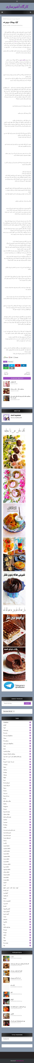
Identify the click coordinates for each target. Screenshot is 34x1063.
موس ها (17, 929)
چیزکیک (17, 775)
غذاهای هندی (17, 877)
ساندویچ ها (17, 806)
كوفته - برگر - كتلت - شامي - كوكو (17, 887)
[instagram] (17, 1)
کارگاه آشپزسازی (17, 6)
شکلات (17, 827)
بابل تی (12, 956)
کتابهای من (17, 893)
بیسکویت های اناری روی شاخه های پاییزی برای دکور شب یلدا (20, 397)
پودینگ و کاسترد (17, 751)
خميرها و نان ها (17, 782)
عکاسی (17, 843)
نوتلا (17, 937)
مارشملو (17, 919)
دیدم (15, 41)
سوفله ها (17, 824)
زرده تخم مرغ (17, 796)
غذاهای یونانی (17, 880)
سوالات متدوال (17, 814)
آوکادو (17, 725)
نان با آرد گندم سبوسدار (15, 978)
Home (4, 18)
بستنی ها (17, 733)
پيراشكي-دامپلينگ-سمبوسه (17, 754)
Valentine (17, 722)
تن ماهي (17, 769)
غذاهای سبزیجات (17, 864)
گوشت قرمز (17, 914)
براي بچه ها (9, 18)
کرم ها (17, 898)
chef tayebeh (7, 25)
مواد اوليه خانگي (17, 927)
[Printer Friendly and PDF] (11, 358)
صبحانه (17, 840)
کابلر (11, 992)
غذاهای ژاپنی (17, 861)
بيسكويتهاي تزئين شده (17, 735)
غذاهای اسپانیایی (17, 848)
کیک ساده (12, 985)
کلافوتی (12, 1014)
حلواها (17, 777)
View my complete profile (16, 417)
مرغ (17, 924)
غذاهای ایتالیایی (17, 851)
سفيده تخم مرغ (17, 811)
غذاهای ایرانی (17, 853)
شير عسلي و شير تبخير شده (17, 830)
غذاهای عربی (17, 866)
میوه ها (17, 932)
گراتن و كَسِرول (17, 908)
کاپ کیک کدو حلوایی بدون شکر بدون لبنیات (19, 964)
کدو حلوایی (17, 895)
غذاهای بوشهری (17, 856)
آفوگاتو (11, 999)
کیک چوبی (17, 903)
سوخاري (17, 819)
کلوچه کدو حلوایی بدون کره (16, 971)
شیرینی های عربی (17, 835)
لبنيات (17, 916)
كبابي (17, 885)
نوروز (17, 940)
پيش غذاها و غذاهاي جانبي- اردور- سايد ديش (17, 756)
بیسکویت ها (17, 741)
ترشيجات (17, 764)
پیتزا (17, 759)
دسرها (17, 788)
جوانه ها (17, 772)
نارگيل (17, 935)
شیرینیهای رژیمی (17, 838)
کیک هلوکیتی (13, 382)
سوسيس (17, 822)
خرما (17, 780)
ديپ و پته (17, 793)
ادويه (17, 727)
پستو (17, 748)
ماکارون (17, 922)
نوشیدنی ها (17, 943)
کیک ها (17, 906)
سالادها (17, 803)
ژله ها (17, 798)
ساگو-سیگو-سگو (17, 801)
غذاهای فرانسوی (17, 869)
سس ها (17, 809)
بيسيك (17, 738)
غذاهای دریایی (17, 859)
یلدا (17, 945)
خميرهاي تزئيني (17, 785)
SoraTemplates (20, 1060)
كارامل (17, 882)
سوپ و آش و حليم (17, 817)
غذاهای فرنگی (17, 872)
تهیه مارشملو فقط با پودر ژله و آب (17, 1021)
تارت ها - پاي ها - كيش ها (17, 761)
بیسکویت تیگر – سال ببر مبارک (17, 389)
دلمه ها (17, 790)
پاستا (17, 746)
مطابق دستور (23, 60)
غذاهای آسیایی (17, 845)
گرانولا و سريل (17, 911)
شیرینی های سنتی (17, 832)
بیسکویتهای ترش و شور (17, 743)
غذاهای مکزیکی (17, 874)
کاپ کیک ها (17, 890)
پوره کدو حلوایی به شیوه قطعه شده (18, 1006)
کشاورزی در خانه (17, 901)
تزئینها (17, 767)
